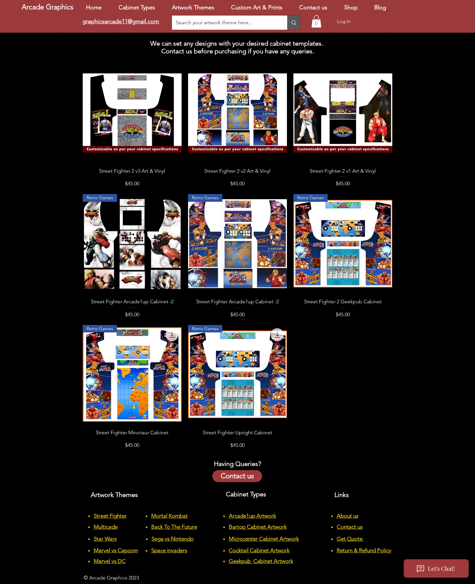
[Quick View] (132, 112)
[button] (316, 21)
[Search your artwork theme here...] (293, 23)
